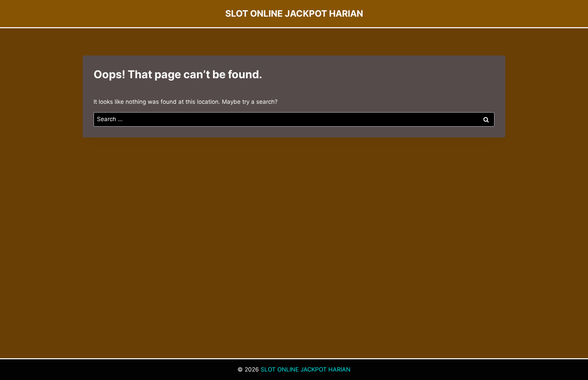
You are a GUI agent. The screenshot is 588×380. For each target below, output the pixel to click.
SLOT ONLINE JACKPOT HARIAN (305, 369)
